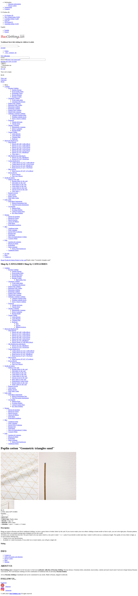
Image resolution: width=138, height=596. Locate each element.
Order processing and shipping (14, 557)
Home (2, 81)
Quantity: (3, 513)
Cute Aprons (12, 194)
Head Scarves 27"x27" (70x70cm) (22, 167)
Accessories (11, 206)
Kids (6, 240)
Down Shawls (12, 172)
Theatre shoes (16, 123)
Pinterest (8, 586)
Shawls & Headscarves (11, 140)
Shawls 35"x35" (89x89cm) (20, 152)
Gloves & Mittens (13, 221)
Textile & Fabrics (10, 178)
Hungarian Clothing (14, 107)
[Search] (19, 46)
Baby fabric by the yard (19, 379)
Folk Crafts (8, 199)
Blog (6, 255)
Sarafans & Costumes (14, 242)
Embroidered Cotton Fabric (20, 381)
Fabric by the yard (13, 179)
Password (3, 59)
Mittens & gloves (21, 327)
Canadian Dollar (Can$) (12, 19)
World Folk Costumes (14, 112)
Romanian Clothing (14, 108)
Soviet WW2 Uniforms (15, 232)
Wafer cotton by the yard (19, 384)
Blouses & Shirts (13, 243)
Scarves (18, 325)
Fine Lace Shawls (17, 176)
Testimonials (8, 7)
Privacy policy (12, 5)
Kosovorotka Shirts (17, 91)
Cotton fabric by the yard (19, 188)
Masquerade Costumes (18, 127)
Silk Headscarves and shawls (16, 156)
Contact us (8, 257)
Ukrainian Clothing (14, 98)
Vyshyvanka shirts (17, 100)
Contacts (7, 9)
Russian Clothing (13, 88)
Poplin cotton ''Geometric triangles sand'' (27, 448)
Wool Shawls (12, 142)
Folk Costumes (12, 230)
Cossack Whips (12, 238)
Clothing (7, 86)
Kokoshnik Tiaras (17, 93)
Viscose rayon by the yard (19, 189)
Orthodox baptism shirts (19, 115)
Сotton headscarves (14, 161)
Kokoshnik (11, 245)
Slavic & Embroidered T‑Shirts (17, 237)
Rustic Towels (12, 196)
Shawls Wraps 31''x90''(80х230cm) (22, 342)
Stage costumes (12, 247)
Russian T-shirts (16, 96)
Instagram (8, 590)
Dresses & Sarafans (14, 216)
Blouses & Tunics (13, 218)
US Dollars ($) (9, 15)
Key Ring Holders (17, 213)
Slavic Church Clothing (19, 118)
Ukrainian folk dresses (18, 102)
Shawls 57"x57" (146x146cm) (21, 145)
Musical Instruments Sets (19, 203)
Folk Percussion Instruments (20, 205)
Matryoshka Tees (21, 280)
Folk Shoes (11, 223)
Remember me (7, 65)
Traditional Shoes (13, 250)
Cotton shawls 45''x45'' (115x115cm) (23, 164)
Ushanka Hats (16, 137)
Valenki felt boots (17, 122)
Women (7, 215)
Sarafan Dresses (16, 90)
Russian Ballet (16, 130)
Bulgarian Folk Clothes (15, 105)
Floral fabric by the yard (19, 184)
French (7, 32)
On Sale (7, 253)
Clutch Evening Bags (18, 211)
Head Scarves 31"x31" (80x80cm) (22, 166)
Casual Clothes (12, 132)
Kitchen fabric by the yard (20, 383)
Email (2, 57)
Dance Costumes (17, 129)
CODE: (3, 512)
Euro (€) (7, 20)
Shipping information (14, 4)
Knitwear (15, 139)
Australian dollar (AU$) (12, 24)
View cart (3, 78)
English (7, 30)
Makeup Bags (16, 208)
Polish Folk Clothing (14, 103)
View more (16, 154)
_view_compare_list (10, 52)
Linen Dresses (16, 134)
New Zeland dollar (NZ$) (12, 17)
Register (7, 56)
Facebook (4, 583)
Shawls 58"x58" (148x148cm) (21, 144)
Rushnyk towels (13, 193)
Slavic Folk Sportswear (19, 248)
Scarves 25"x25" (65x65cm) (20, 159)
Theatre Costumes (13, 125)
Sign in (3, 56)
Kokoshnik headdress (14, 225)
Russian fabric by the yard (20, 181)
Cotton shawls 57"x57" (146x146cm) (23, 162)
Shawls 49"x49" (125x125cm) (21, 149)
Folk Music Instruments (15, 201)
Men (6, 226)
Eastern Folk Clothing (14, 110)
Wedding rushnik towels (19, 117)
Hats (17, 324)
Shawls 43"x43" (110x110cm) (21, 151)
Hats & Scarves (12, 220)
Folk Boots (11, 235)
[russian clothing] (12, 38)
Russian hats (12, 233)
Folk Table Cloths (13, 198)
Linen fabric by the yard (19, 186)
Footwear (11, 120)
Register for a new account (9, 61)
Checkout (3, 80)
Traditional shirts (13, 228)
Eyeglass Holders (17, 210)
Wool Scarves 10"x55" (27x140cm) (22, 171)
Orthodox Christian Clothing (16, 113)
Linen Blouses (16, 135)
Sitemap (7, 562)
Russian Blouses (17, 95)
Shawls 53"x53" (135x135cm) (21, 147)
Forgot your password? (13, 59)
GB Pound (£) (9, 22)
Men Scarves (12, 169)
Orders (7, 51)
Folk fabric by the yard (19, 183)
